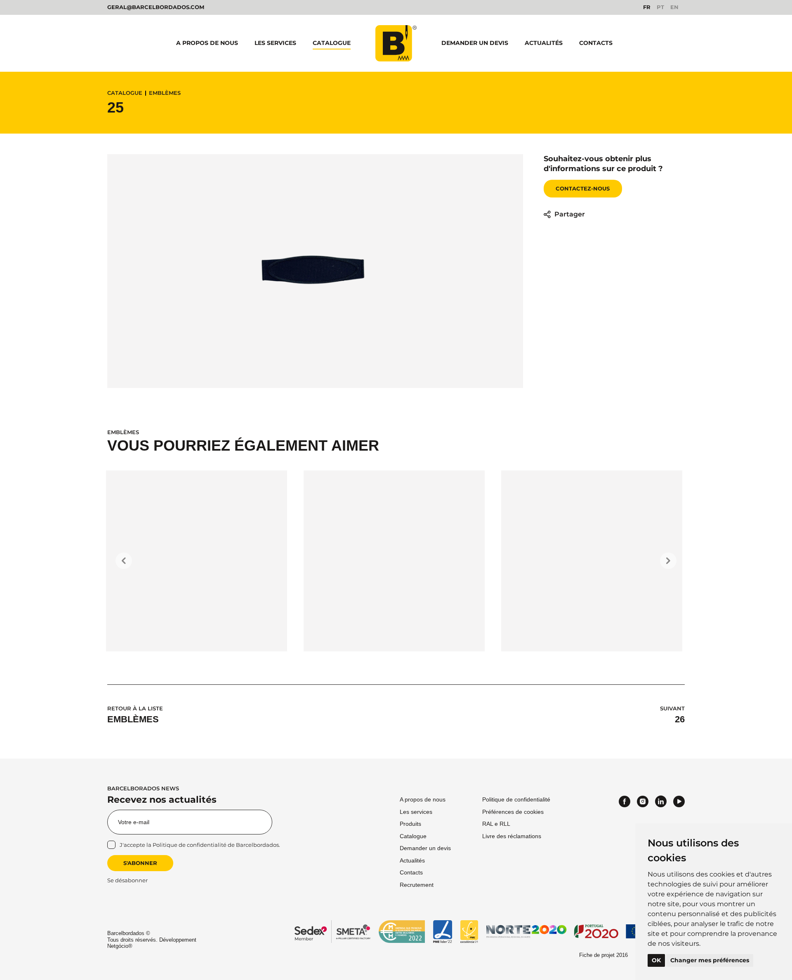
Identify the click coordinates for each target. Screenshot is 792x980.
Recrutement (417, 884)
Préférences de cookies (513, 811)
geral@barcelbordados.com (155, 7)
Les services (275, 43)
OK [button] (656, 960)
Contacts (596, 43)
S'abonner (140, 863)
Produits (410, 823)
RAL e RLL (496, 823)
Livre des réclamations (511, 836)
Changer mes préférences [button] (709, 960)
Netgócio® (119, 946)
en (674, 7)
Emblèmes (165, 93)
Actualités (544, 43)
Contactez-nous (583, 188)
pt (660, 7)
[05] (196, 561)
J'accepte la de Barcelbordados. (200, 844)
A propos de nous (207, 43)
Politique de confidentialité (189, 844)
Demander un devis (474, 43)
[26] (394, 561)
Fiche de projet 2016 (603, 955)
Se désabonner (127, 880)
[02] (592, 561)
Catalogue (332, 43)
